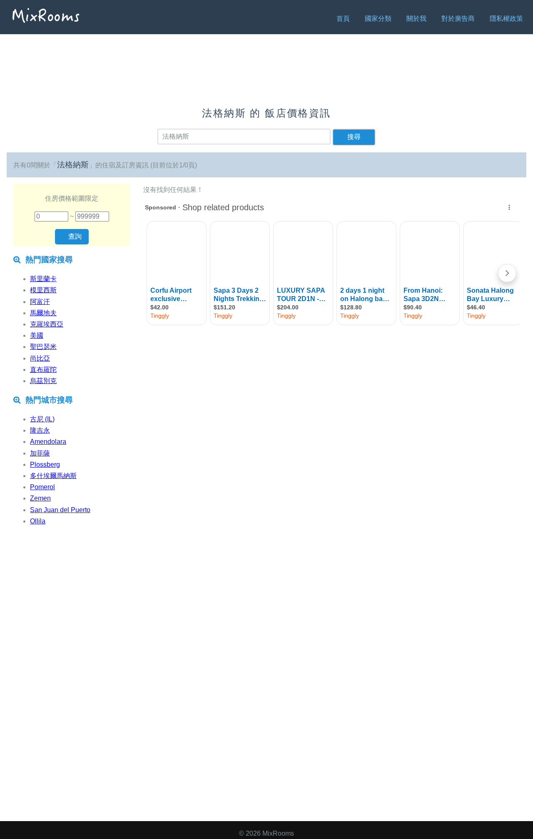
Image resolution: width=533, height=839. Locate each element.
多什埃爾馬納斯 (53, 475)
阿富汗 (40, 301)
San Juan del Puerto (60, 509)
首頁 (343, 18)
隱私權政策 (506, 18)
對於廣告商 (458, 18)
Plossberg (45, 464)
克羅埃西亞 (46, 324)
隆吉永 (40, 430)
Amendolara (48, 441)
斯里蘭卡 (43, 278)
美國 (36, 335)
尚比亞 (40, 358)
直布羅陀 (43, 369)
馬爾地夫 (43, 312)
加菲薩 (40, 453)
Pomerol (42, 486)
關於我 (416, 18)
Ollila (37, 521)
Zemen (40, 498)
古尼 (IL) (42, 419)
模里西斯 (43, 290)
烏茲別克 (43, 380)
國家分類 (378, 18)
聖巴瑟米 (43, 346)
